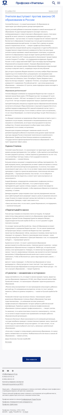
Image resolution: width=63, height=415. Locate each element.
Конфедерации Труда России (31, 399)
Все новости (31, 359)
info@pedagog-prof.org (9, 374)
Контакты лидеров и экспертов (13, 382)
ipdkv (11, 412)
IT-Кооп (25, 412)
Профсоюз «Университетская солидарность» (17, 402)
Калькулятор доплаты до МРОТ (12, 384)
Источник (8, 342)
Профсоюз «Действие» (10, 404)
